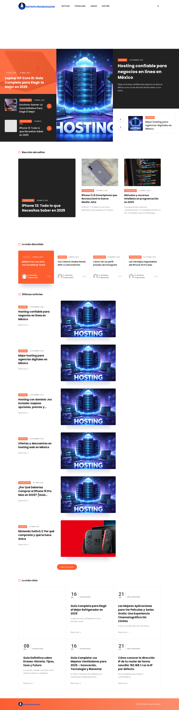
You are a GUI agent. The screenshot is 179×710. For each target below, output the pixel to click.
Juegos (93, 6)
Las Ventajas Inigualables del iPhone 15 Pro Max (143, 263)
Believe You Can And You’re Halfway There (33, 263)
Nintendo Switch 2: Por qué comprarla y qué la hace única (36, 535)
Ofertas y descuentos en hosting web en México (35, 445)
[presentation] (120, 119)
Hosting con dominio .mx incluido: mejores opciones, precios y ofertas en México (35, 403)
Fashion (26, 257)
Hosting (105, 6)
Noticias (66, 6)
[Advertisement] (89, 30)
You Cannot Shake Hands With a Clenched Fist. (72, 263)
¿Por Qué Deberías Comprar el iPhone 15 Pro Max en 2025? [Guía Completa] (35, 491)
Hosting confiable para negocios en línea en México (142, 71)
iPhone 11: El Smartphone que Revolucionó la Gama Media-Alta (99, 199)
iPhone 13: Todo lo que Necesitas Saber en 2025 (31, 131)
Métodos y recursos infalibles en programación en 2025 (141, 199)
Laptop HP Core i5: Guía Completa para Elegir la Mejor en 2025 (24, 82)
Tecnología (80, 6)
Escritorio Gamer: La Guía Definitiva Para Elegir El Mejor (30, 108)
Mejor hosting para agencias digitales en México (158, 125)
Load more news (67, 567)
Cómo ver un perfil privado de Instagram (105, 263)
